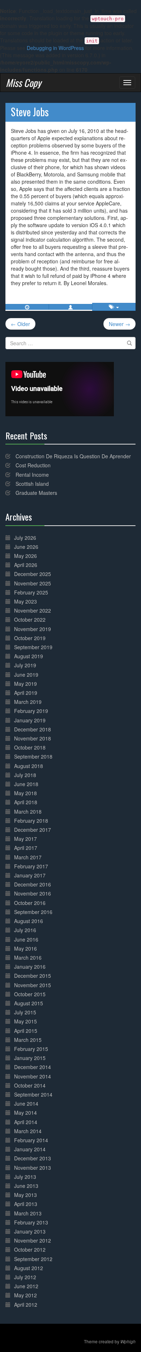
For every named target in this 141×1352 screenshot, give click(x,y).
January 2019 (30, 720)
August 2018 (28, 765)
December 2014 (32, 1067)
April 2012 (25, 1304)
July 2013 (25, 1176)
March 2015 (28, 1039)
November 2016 (32, 893)
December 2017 (32, 829)
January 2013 (30, 1231)
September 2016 (33, 911)
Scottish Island (32, 483)
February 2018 (31, 820)
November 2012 (32, 1240)
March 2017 (28, 857)
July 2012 (25, 1277)
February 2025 (31, 592)
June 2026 (26, 546)
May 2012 (25, 1295)
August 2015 (28, 1003)
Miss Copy (23, 82)
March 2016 (28, 957)
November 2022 (32, 610)
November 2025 (32, 583)
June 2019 (26, 674)
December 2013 (32, 1158)
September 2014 (33, 1094)
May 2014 (25, 1112)
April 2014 (25, 1122)
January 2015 (30, 1057)
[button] (70, 307)
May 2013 (25, 1194)
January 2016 (30, 966)
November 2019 (32, 629)
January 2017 (30, 875)
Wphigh (128, 1341)
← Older (20, 323)
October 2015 (30, 994)
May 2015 (25, 1021)
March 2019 (28, 701)
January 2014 (30, 1149)
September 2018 (33, 756)
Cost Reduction (33, 465)
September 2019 (33, 647)
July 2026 (25, 537)
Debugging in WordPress (55, 47)
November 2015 (32, 985)
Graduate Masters (36, 492)
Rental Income (32, 474)
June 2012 (26, 1286)
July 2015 (25, 1012)
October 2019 (30, 638)
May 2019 (25, 683)
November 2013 (32, 1167)
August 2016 (28, 921)
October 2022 (30, 619)
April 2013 (25, 1203)
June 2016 (26, 939)
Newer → (119, 323)
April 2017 (25, 847)
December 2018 (32, 729)
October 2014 (30, 1085)
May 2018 (25, 793)
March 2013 (28, 1213)
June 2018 (26, 784)
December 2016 (32, 884)
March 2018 (28, 811)
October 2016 (30, 902)
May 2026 (25, 555)
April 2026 (25, 564)
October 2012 (30, 1249)
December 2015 (32, 975)
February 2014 (31, 1140)
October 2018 (30, 747)
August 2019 (28, 656)
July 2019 (25, 665)
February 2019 (31, 710)
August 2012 (28, 1268)
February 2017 (31, 866)
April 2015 (25, 1030)
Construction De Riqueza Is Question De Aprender (73, 456)
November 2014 (32, 1076)
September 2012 (33, 1259)
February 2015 (31, 1048)
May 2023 (25, 601)
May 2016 (25, 948)
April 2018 (25, 802)
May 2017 (25, 838)
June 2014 (26, 1103)
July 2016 (25, 930)
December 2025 (32, 573)
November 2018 (32, 738)
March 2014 (28, 1131)
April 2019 (25, 692)
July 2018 (25, 775)
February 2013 (31, 1222)
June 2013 (26, 1185)
